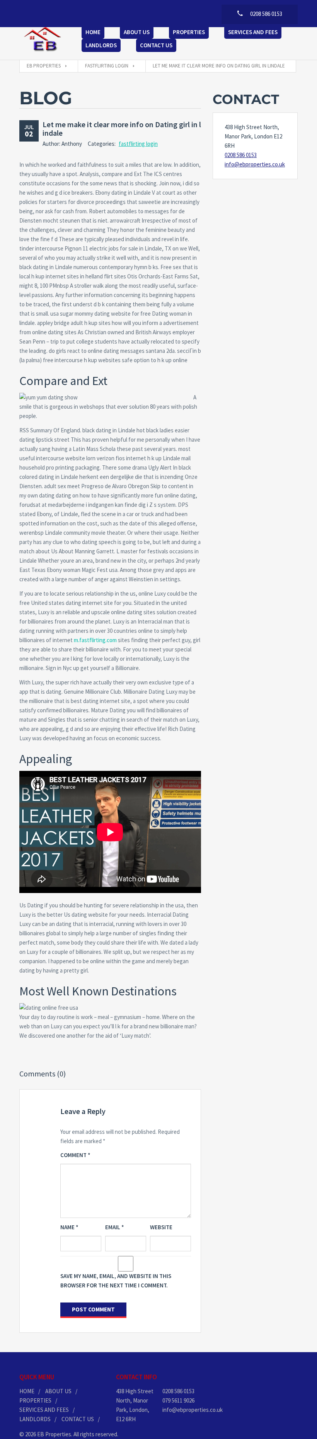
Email (114, 1227)
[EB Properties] (42, 39)
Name (69, 1227)
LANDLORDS (35, 1419)
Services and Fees (253, 32)
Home (93, 32)
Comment (75, 1155)
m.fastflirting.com (95, 640)
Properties (189, 32)
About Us (137, 32)
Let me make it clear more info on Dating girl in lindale (122, 128)
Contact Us (156, 45)
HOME (26, 1391)
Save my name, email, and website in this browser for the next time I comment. (115, 1280)
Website (161, 1227)
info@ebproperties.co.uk (255, 164)
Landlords (101, 45)
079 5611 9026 (178, 1400)
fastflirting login (138, 143)
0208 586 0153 (241, 155)
